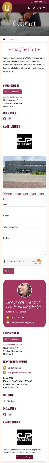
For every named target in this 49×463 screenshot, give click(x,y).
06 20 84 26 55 (17, 317)
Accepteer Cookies (24, 457)
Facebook (10, 71)
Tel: (38, 2)
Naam (5, 204)
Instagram (39, 68)
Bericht (6, 238)
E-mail (6, 215)
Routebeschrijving (12, 91)
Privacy (32, 452)
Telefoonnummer (10, 227)
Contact (12, 39)
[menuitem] (29, 8)
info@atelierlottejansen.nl (22, 322)
